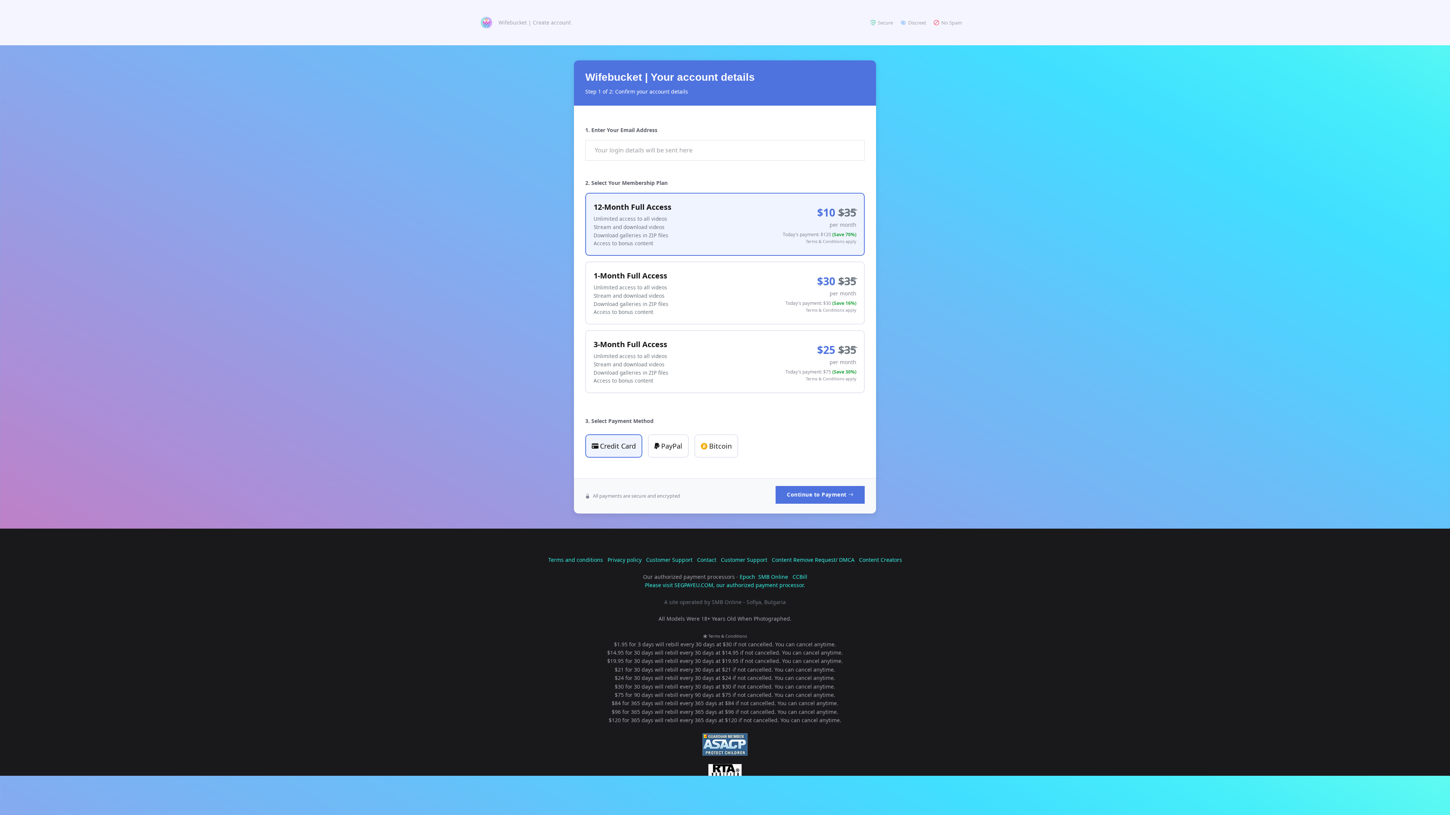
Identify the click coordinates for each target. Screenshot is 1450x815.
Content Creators (880, 559)
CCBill (800, 576)
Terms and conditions (575, 559)
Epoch (747, 576)
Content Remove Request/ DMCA (813, 559)
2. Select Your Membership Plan (626, 182)
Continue (817, 494)
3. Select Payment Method (619, 420)
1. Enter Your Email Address (621, 130)
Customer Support (669, 559)
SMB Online (773, 576)
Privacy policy (625, 559)
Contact (706, 559)
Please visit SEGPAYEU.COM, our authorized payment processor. (725, 585)
